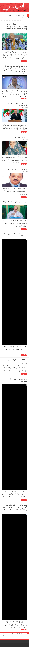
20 (12, 633)
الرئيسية (26, 17)
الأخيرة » (3, 635)
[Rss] (15, 645)
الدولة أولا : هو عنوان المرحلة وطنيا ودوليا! (15, 202)
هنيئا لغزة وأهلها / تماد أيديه (19, 137)
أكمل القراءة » (24, 61)
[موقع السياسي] (14, 7)
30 (9, 633)
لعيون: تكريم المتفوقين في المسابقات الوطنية (17, 15)
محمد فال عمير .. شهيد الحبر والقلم (17, 169)
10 (14, 633)
